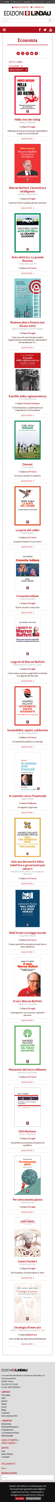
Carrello (38, 7)
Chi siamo (5, 1395)
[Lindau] (27, 13)
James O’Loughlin (27, 1004)
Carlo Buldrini (27, 599)
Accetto (20, 1498)
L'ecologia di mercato (27, 1327)
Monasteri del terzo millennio (27, 1069)
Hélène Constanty (27, 194)
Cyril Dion (27, 467)
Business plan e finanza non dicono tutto (27, 324)
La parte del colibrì (27, 530)
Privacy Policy (33, 1498)
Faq (3, 1451)
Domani (27, 464)
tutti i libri (15, 62)
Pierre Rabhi (27, 533)
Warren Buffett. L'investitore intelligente (27, 189)
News (4, 1404)
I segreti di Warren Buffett (27, 661)
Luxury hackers (27, 1261)
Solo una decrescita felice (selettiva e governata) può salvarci (27, 865)
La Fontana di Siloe (10, 1432)
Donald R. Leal (37, 1330)
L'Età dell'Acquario (9, 1426)
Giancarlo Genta (27, 264)
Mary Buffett (20, 665)
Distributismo (27, 1131)
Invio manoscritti (9, 1415)
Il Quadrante (7, 1429)
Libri (3, 1398)
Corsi (3, 1407)
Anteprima (6, 1423)
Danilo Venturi (27, 1264)
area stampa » (10, 1440)
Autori (4, 1401)
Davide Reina (27, 1202)
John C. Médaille (27, 1134)
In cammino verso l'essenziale (27, 796)
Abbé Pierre (28, 799)
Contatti (5, 1412)
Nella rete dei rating (27, 119)
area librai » (9, 1443)
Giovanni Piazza (27, 936)
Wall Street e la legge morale (27, 932)
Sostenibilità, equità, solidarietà (27, 730)
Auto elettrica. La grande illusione (28, 258)
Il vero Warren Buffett (27, 1001)
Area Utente (7, 1454)
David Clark (35, 665)
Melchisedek (7, 1435)
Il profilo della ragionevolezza (27, 396)
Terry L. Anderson (19, 1330)
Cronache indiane (27, 596)
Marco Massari (28, 122)
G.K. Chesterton (27, 399)
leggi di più (27, 139)
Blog (3, 1410)
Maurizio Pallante (27, 733)
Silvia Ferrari (36, 329)
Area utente (21, 7)
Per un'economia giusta (27, 1199)
